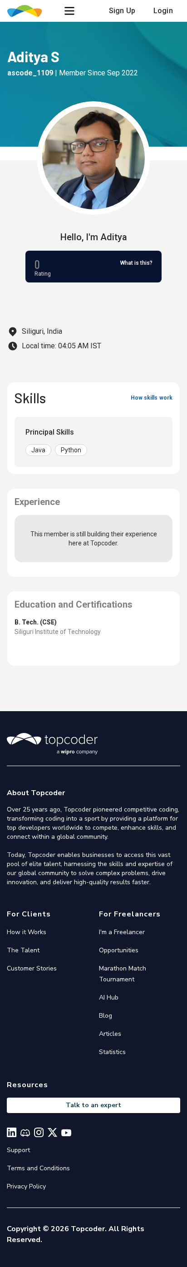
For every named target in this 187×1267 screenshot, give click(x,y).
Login (163, 10)
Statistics (112, 1052)
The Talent (23, 950)
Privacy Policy (26, 1186)
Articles (110, 1033)
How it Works (26, 932)
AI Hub (108, 997)
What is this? (136, 263)
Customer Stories (32, 968)
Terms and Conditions (38, 1168)
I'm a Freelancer (122, 932)
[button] (69, 11)
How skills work (151, 398)
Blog (105, 1015)
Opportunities (118, 950)
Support (18, 1150)
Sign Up (122, 10)
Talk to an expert (93, 1105)
